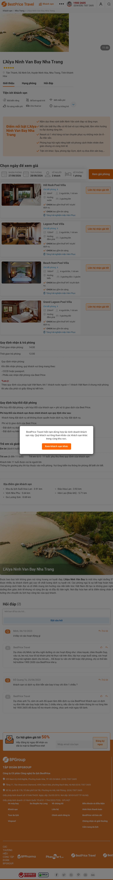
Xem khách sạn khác (56, 446)
